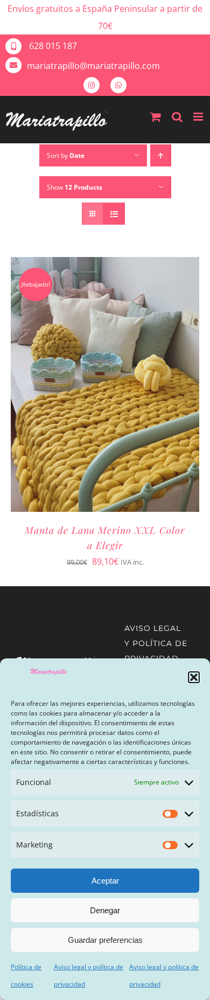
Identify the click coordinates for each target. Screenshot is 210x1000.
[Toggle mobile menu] (199, 116)
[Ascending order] (160, 155)
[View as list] (113, 213)
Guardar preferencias (105, 940)
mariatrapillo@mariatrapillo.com (93, 66)
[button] (193, 677)
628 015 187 (52, 46)
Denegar (105, 910)
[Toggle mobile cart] (155, 116)
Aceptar (105, 880)
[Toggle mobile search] (177, 116)
